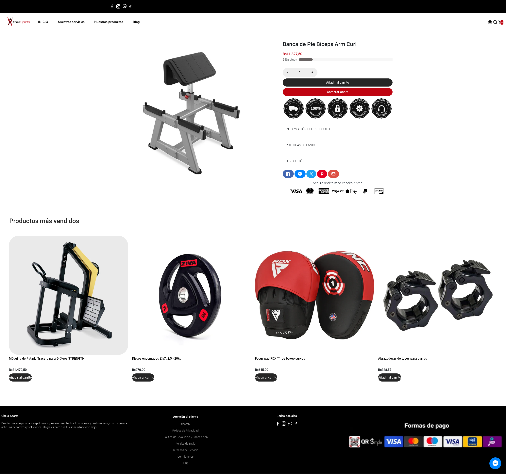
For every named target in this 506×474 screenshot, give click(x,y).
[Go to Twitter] (311, 174)
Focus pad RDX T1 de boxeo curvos (280, 358)
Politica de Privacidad (185, 430)
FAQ (185, 463)
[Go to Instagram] (118, 6)
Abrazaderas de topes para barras (402, 358)
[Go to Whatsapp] (124, 6)
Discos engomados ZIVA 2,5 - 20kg (156, 358)
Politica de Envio (185, 443)
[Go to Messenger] (300, 174)
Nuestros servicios (71, 22)
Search (185, 424)
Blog (136, 22)
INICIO (43, 22)
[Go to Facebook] (112, 6)
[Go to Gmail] (333, 174)
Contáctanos (185, 456)
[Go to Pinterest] (322, 174)
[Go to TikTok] (130, 6)
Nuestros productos (108, 22)
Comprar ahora (337, 92)
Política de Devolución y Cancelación (185, 437)
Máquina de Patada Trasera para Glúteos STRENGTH (46, 358)
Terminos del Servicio (185, 450)
